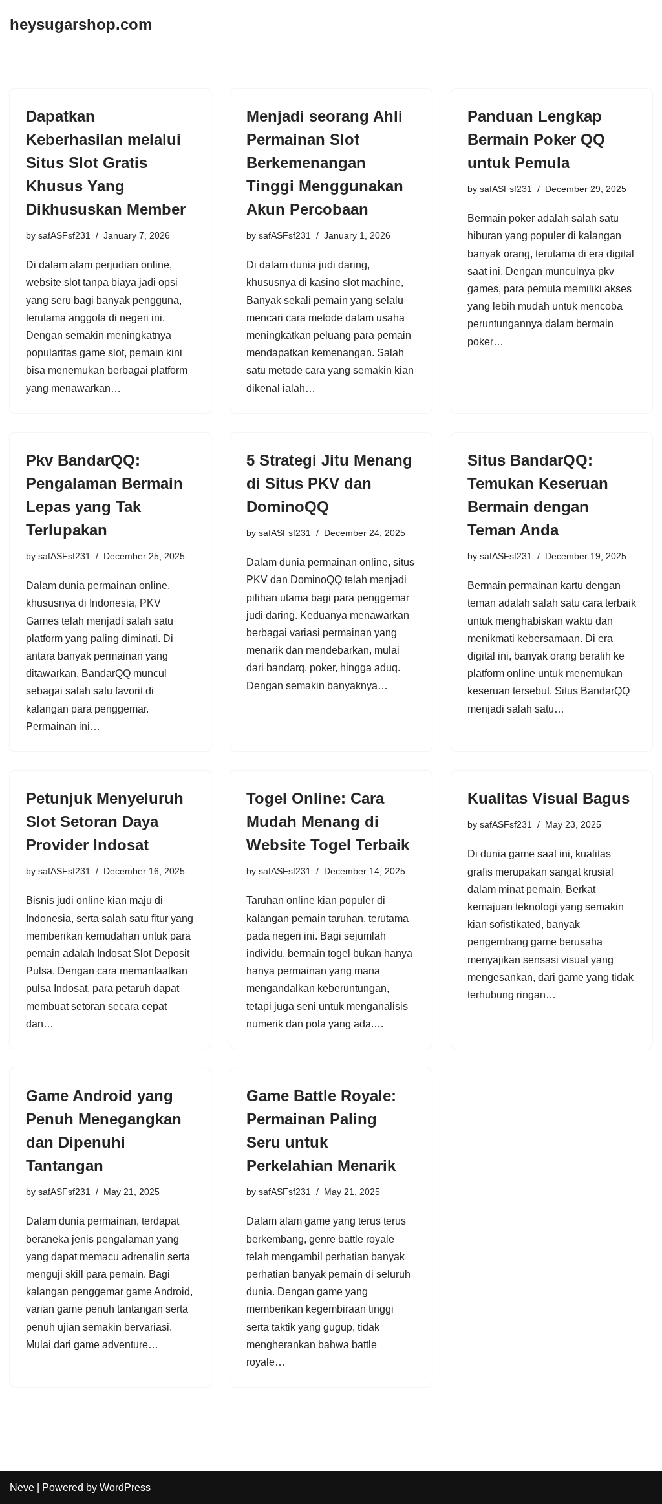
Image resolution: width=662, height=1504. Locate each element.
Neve (22, 1487)
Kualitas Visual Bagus (548, 798)
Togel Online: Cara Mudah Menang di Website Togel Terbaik (327, 822)
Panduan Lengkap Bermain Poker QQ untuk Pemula (536, 139)
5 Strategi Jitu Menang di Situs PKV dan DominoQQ (329, 483)
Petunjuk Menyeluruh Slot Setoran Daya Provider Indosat (105, 822)
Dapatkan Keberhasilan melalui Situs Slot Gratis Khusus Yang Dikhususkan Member (106, 162)
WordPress (125, 1487)
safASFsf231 (64, 235)
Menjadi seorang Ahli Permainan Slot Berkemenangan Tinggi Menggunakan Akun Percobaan (324, 162)
